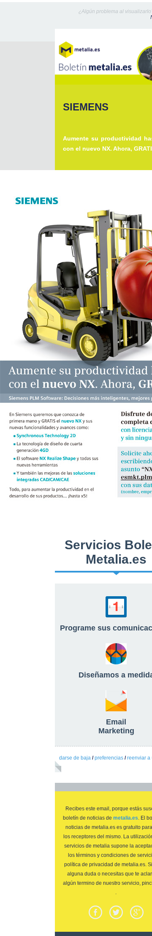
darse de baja (75, 758)
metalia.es (125, 818)
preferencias (109, 758)
